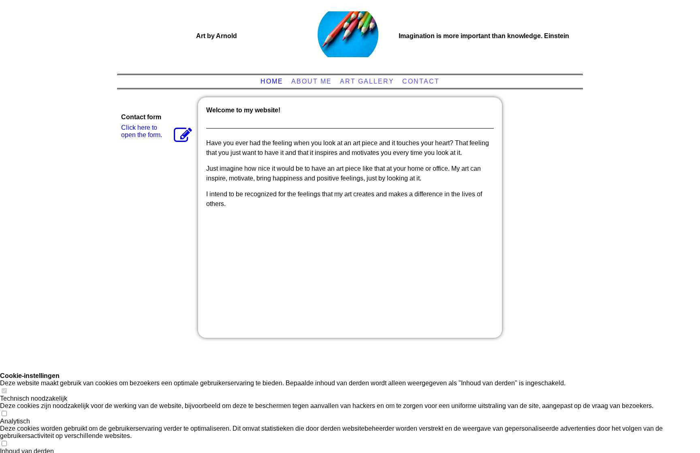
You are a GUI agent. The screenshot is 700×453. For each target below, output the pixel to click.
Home (271, 81)
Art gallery (367, 81)
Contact (421, 81)
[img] (348, 34)
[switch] (4, 391)
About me (311, 81)
